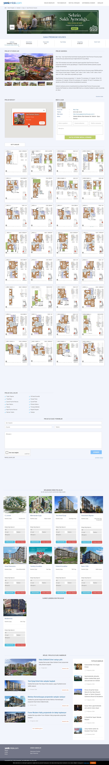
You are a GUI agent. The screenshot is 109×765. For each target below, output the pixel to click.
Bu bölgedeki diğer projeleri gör (12, 45)
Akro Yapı (75, 109)
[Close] (44, 110)
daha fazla (86, 763)
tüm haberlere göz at (37, 728)
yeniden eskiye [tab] (99, 457)
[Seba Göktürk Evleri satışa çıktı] (20, 667)
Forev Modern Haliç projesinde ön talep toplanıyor (47, 713)
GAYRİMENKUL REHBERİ (88, 3)
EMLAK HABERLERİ (49, 3)
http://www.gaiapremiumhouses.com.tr (83, 114)
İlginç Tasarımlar (34, 753)
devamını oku (65, 668)
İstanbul (18, 7)
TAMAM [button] (93, 763)
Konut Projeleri (11, 7)
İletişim (6, 750)
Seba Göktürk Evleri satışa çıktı (50, 660)
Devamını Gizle (99, 96)
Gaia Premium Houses (32, 114)
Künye (6, 754)
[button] (29, 126)
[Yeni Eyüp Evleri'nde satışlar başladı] (15, 685)
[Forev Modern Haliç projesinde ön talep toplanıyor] (15, 717)
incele (42, 123)
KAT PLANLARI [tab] (15, 144)
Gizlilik (6, 752)
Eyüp (23, 7)
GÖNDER (96, 452)
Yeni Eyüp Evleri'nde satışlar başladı (41, 681)
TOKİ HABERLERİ (61, 3)
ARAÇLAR (100, 3)
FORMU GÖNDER (20, 542)
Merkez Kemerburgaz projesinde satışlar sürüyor (46, 697)
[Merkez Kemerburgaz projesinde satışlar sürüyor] (15, 701)
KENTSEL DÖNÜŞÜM (74, 3)
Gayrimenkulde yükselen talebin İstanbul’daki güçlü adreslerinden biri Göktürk (92, 678)
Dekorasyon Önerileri (35, 751)
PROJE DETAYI (9, 541)
